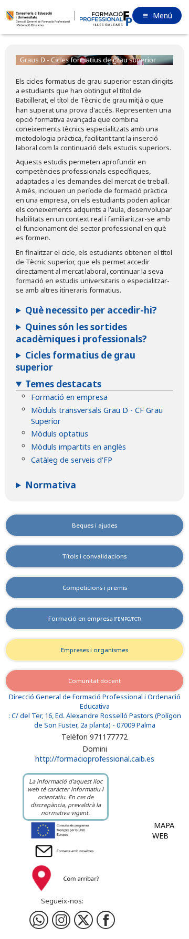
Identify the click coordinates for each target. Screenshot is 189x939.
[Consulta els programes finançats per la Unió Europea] (65, 838)
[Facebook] (61, 920)
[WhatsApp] (38, 920)
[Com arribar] (65, 893)
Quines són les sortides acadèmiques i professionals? (81, 333)
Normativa (50, 485)
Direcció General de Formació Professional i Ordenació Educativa (95, 701)
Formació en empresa (69, 397)
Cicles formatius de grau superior (75, 361)
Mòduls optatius (59, 434)
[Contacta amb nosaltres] (65, 858)
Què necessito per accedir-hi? (91, 310)
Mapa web (163, 830)
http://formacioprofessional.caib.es (94, 759)
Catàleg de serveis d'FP (71, 460)
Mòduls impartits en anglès (78, 447)
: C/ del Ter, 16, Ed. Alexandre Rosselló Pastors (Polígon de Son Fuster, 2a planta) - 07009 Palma (94, 720)
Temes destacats (63, 384)
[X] (83, 920)
